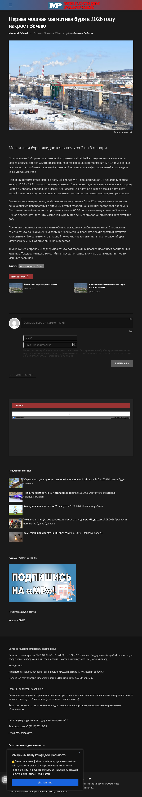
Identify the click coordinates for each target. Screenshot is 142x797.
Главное (78, 33)
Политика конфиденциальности (27, 745)
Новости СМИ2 (17, 620)
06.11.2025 (95, 292)
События (88, 33)
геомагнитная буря (31, 266)
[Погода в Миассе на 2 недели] (120, 417)
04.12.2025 (31, 289)
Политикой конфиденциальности (31, 774)
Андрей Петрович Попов (42, 791)
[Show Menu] (10, 5)
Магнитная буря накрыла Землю (40, 284)
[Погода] (18, 417)
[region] (45, 769)
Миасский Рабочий (18, 33)
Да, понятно (45, 782)
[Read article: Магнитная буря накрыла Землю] (16, 288)
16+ (89, 778)
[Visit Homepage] (74, 5)
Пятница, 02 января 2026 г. (47, 33)
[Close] (79, 752)
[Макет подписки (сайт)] (42, 583)
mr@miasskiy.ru (24, 733)
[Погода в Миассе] (71, 413)
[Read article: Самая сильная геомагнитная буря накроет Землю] (80, 288)
